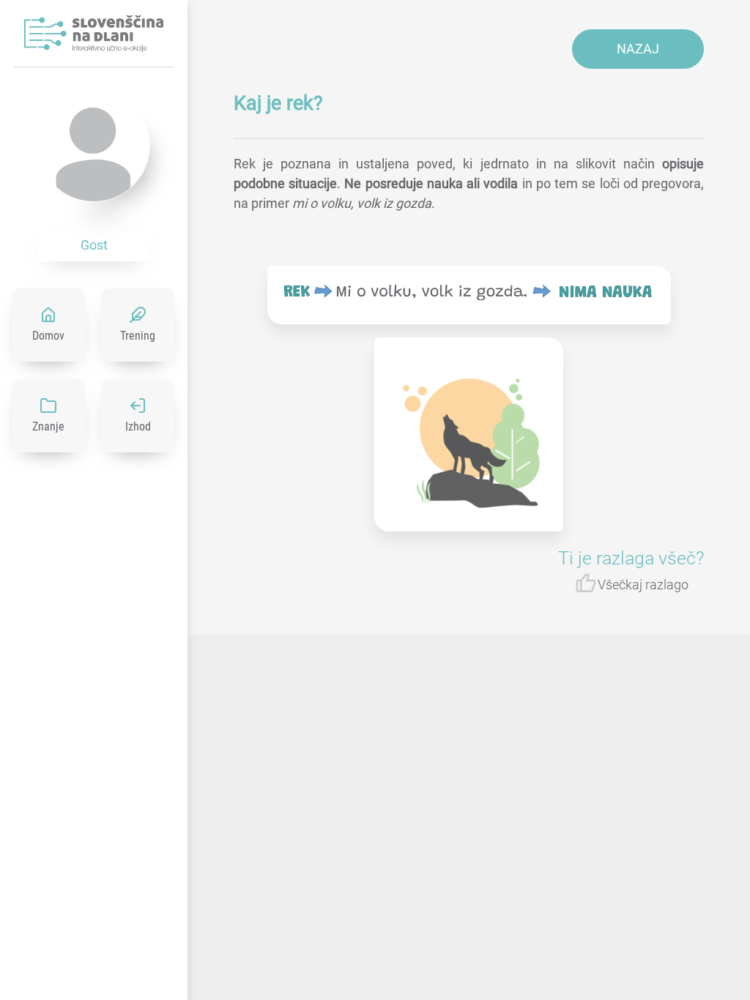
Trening (137, 336)
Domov (48, 336)
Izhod (138, 426)
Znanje (48, 426)
